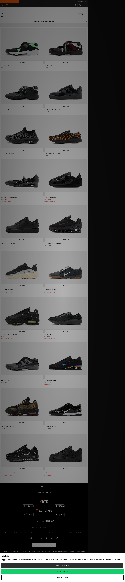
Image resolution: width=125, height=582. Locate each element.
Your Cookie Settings (62, 565)
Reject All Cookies (62, 577)
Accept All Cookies (62, 571)
